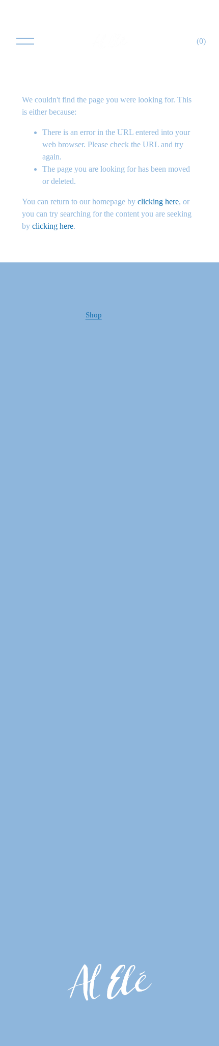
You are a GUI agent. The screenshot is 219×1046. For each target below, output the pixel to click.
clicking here (158, 201)
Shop (94, 315)
